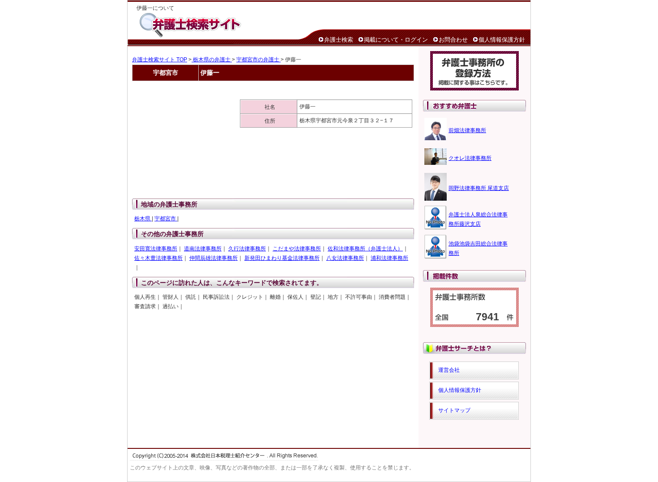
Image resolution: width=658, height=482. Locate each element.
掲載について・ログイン (396, 39)
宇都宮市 (165, 218)
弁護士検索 (338, 39)
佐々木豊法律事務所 (158, 258)
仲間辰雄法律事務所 (213, 258)
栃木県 (143, 218)
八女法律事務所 (345, 258)
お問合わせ (453, 39)
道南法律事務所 (203, 248)
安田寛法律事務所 (155, 248)
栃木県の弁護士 (212, 59)
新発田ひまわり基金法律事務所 (282, 258)
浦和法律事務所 (389, 258)
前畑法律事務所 (467, 130)
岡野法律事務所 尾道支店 (479, 188)
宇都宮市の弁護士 (258, 59)
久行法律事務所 (247, 248)
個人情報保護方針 (502, 39)
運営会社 (449, 370)
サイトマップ (454, 410)
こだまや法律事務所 (297, 248)
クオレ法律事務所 (470, 158)
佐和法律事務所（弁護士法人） (365, 248)
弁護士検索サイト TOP (159, 59)
